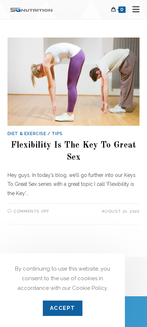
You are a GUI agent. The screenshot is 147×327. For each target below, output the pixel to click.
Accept (62, 308)
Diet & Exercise (26, 133)
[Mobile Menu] (133, 9)
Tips (57, 133)
